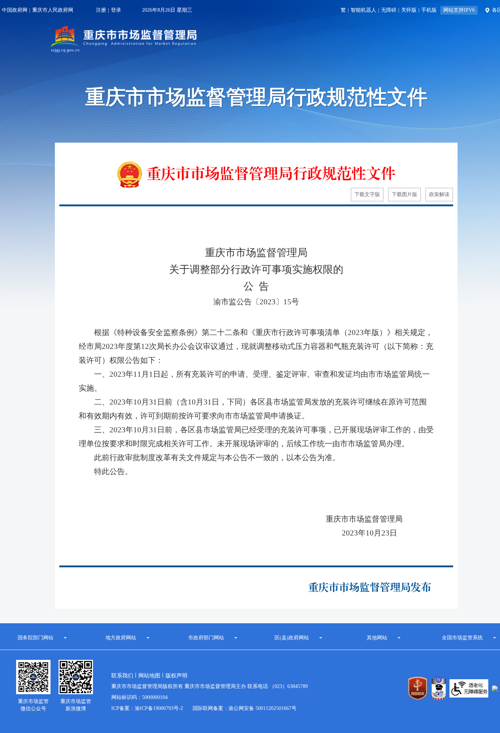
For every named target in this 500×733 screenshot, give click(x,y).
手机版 (429, 10)
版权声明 (176, 676)
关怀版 (409, 10)
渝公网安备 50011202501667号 (262, 708)
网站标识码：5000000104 (139, 697)
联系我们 (122, 676)
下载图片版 (404, 194)
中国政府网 (14, 10)
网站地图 (149, 676)
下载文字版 (367, 194)
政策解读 (439, 194)
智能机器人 (363, 10)
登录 (116, 10)
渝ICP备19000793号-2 (159, 708)
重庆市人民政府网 (52, 10)
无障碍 (388, 10)
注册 (101, 10)
